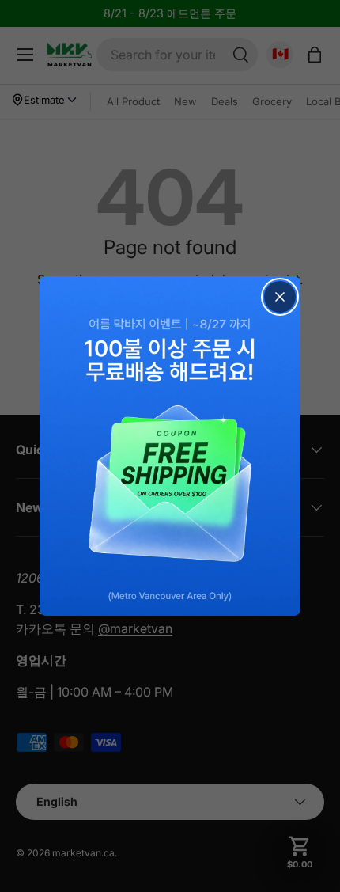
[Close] (280, 297)
